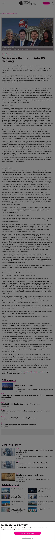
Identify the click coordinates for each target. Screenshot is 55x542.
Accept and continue (27, 533)
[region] (27, 532)
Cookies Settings (27, 538)
